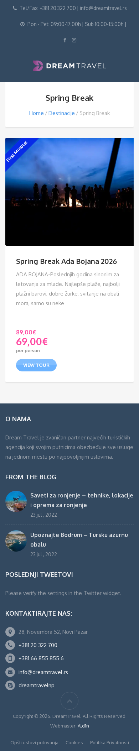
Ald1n (83, 726)
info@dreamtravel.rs (43, 672)
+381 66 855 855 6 (41, 658)
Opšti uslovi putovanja (34, 742)
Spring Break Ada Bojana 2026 (66, 261)
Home (36, 113)
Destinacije (61, 113)
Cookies (74, 742)
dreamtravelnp (37, 685)
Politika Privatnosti (109, 742)
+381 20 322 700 (38, 645)
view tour (36, 365)
